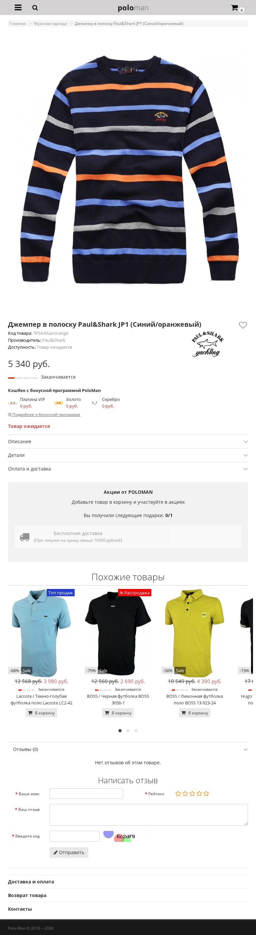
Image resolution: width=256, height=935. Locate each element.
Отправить (71, 852)
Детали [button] (16, 455)
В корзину (44, 713)
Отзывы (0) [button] (25, 749)
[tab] (128, 441)
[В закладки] (243, 325)
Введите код (27, 836)
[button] (120, 730)
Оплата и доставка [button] (29, 469)
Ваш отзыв (29, 809)
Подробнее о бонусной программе (45, 414)
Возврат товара (27, 895)
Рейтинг (156, 794)
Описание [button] (19, 441)
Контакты (20, 909)
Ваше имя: (29, 794)
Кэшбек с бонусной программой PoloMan (54, 390)
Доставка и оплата (31, 881)
